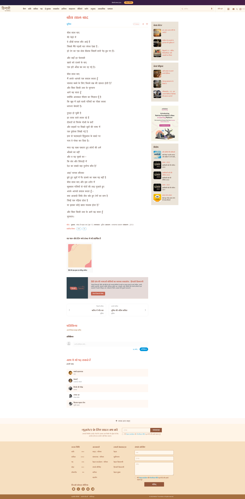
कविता (35, 9)
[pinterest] (88, 489)
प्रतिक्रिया (144, 349)
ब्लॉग (86, 9)
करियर (95, 472)
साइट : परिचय (97, 452)
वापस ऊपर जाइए (124, 421)
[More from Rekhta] (228, 9)
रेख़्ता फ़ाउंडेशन (130, 434)
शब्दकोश (56, 9)
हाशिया (64, 9)
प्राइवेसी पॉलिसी (75, 496)
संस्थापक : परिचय (98, 457)
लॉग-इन (220, 9)
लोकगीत (77, 472)
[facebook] (73, 489)
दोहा (77, 467)
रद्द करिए (135, 349)
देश (84, 229)
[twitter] (78, 489)
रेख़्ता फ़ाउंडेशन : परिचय (100, 462)
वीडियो (79, 9)
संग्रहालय (72, 9)
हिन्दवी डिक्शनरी (119, 467)
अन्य (116, 9)
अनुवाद (92, 9)
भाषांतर (110, 9)
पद (77, 462)
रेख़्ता (115, 452)
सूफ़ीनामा (117, 457)
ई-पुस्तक (48, 9)
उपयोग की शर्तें (84, 496)
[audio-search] (211, 9)
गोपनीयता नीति (141, 434)
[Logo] (6, 9)
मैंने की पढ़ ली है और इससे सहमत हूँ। (142, 434)
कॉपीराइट (91, 496)
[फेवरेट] (146, 23)
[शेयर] (143, 24)
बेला (24, 8)
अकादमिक (101, 9)
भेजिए (154, 484)
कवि (29, 9)
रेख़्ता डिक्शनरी (118, 462)
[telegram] (92, 489)
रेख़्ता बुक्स (117, 472)
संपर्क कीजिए (97, 467)
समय (79, 229)
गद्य (41, 9)
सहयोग (95, 477)
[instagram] (83, 489)
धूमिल (69, 24)
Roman (137, 24)
